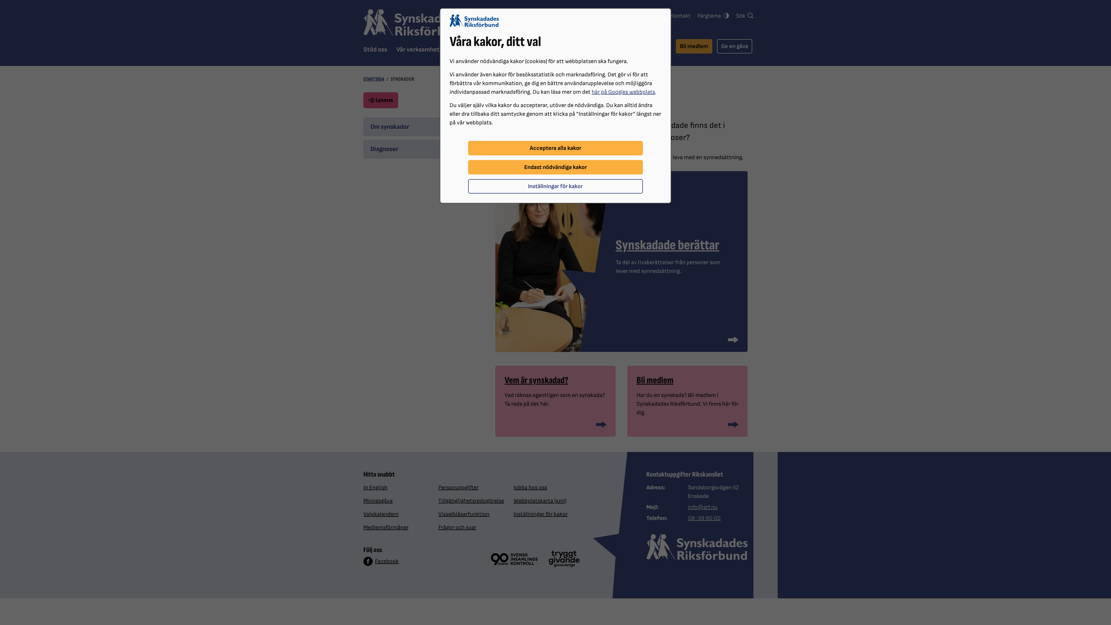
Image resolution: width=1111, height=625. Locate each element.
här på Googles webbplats (623, 92)
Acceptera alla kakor (555, 148)
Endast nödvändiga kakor (555, 167)
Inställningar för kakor (555, 186)
